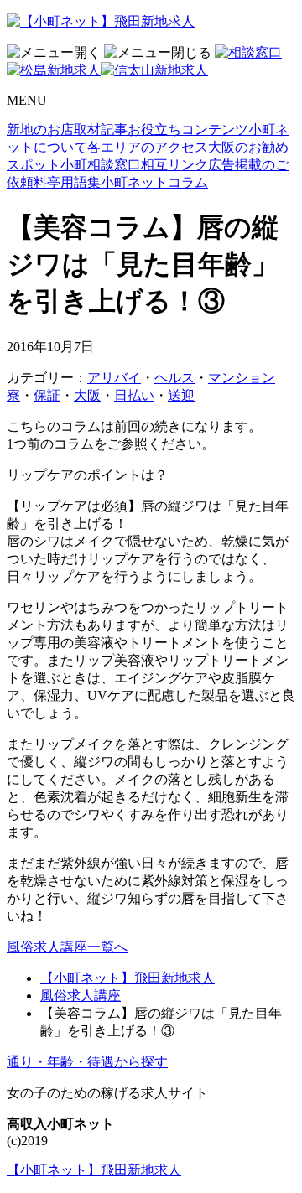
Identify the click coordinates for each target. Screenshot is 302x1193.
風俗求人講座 (80, 995)
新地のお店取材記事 (67, 129)
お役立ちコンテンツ (188, 129)
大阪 (87, 395)
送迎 (181, 395)
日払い (134, 395)
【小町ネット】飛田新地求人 (127, 978)
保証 (47, 395)
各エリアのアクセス (147, 147)
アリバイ (114, 378)
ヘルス (174, 378)
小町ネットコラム (154, 182)
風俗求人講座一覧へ (67, 947)
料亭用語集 (67, 182)
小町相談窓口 (100, 165)
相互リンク (174, 165)
